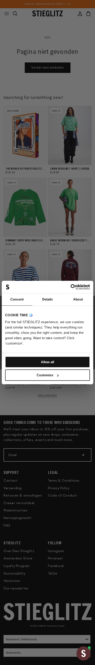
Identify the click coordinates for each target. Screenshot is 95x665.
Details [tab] (47, 299)
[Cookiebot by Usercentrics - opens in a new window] (70, 287)
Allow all (47, 362)
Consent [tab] (17, 299)
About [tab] (78, 299)
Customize (45, 375)
